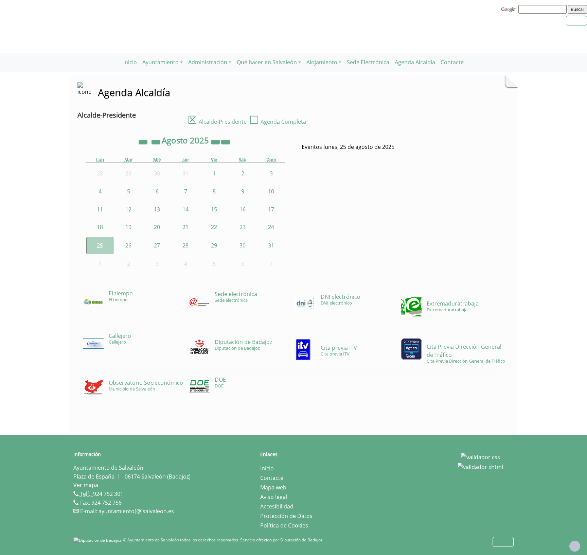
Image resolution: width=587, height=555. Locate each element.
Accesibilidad (277, 506)
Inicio (130, 62)
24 (271, 227)
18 (100, 227)
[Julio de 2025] (157, 141)
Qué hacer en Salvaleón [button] (267, 62)
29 (214, 245)
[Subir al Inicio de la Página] (574, 546)
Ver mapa (85, 485)
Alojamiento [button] (321, 62)
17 (271, 209)
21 (185, 227)
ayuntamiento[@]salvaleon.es (136, 511)
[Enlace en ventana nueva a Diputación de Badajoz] (98, 540)
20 (157, 227)
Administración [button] (207, 62)
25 (100, 245)
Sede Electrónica (368, 62)
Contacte (452, 62)
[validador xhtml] (480, 466)
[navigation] (543, 9)
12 (128, 209)
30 (242, 245)
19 (128, 227)
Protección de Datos (286, 516)
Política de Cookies (284, 525)
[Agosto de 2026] (216, 141)
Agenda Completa (277, 121)
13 (157, 209)
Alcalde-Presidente (217, 121)
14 (185, 209)
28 (185, 245)
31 (271, 245)
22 (214, 227)
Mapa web (273, 487)
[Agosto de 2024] (144, 141)
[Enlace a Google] (509, 9)
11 (100, 209)
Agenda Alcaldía (415, 62)
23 (242, 227)
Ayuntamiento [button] (160, 62)
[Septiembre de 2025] (225, 141)
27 (157, 245)
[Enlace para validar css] (480, 456)
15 (214, 209)
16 (242, 209)
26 (128, 245)
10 (271, 191)
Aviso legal (273, 497)
